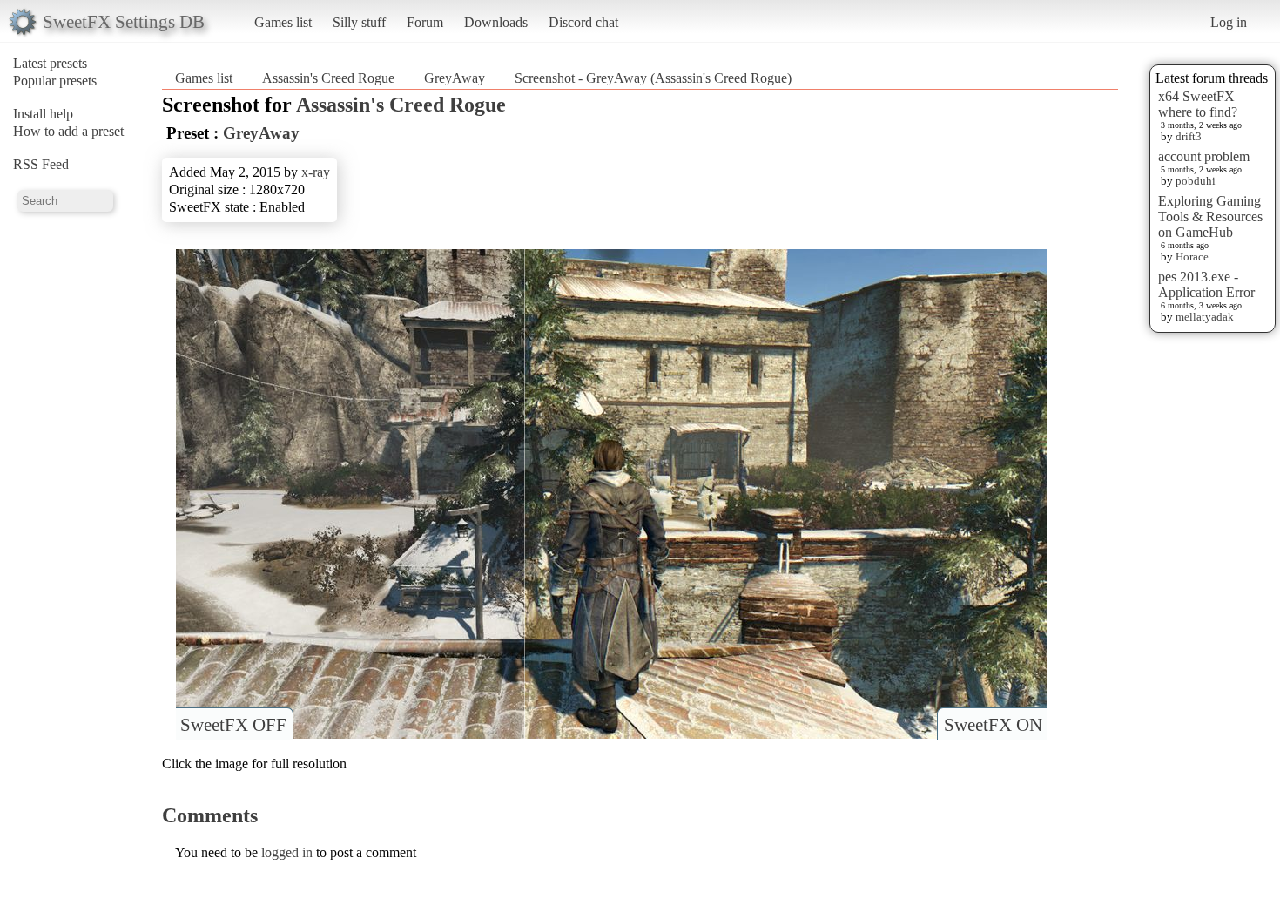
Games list (283, 22)
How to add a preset (68, 131)
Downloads (496, 22)
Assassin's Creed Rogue (328, 78)
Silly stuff (359, 22)
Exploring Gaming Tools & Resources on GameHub (1210, 216)
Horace (1192, 256)
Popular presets (55, 80)
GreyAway (454, 78)
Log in (1228, 22)
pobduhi (1196, 180)
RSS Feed (41, 164)
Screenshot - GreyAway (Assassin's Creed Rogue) (653, 78)
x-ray (315, 172)
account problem (1204, 156)
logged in (287, 852)
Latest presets (50, 63)
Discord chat (583, 22)
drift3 (1189, 136)
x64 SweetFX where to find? (1197, 104)
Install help (43, 113)
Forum (425, 22)
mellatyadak (1205, 316)
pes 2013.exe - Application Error (1206, 284)
